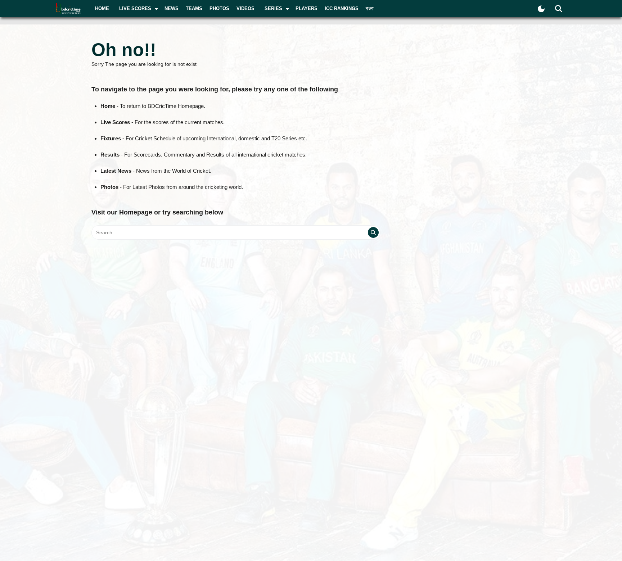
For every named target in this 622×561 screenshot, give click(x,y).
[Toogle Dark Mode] (541, 9)
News (171, 8)
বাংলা (370, 8)
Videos (245, 8)
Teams (194, 8)
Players (306, 8)
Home (102, 8)
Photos (219, 8)
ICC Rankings (342, 8)
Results (110, 154)
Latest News (115, 171)
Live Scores (115, 122)
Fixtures (110, 138)
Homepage (135, 212)
